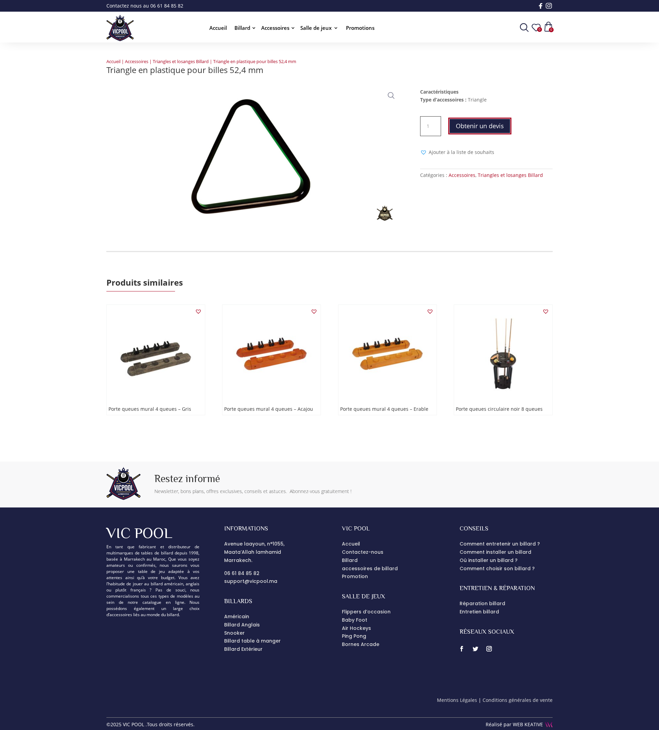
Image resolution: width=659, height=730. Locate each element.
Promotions (360, 28)
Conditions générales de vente (518, 700)
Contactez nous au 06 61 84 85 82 (144, 5)
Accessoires (275, 28)
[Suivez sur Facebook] (461, 648)
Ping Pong (354, 636)
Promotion (355, 576)
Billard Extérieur (243, 649)
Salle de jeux (316, 28)
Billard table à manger (252, 640)
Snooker (234, 633)
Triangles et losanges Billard (181, 61)
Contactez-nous (362, 552)
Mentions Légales (457, 700)
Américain (236, 616)
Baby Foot (354, 620)
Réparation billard (482, 603)
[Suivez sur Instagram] (489, 648)
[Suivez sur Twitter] (475, 648)
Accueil (218, 28)
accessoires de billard (370, 568)
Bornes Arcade (360, 644)
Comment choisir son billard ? (497, 568)
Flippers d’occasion (366, 611)
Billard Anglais (242, 624)
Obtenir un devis (480, 126)
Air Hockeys (356, 628)
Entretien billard (479, 611)
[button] (389, 94)
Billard (242, 28)
